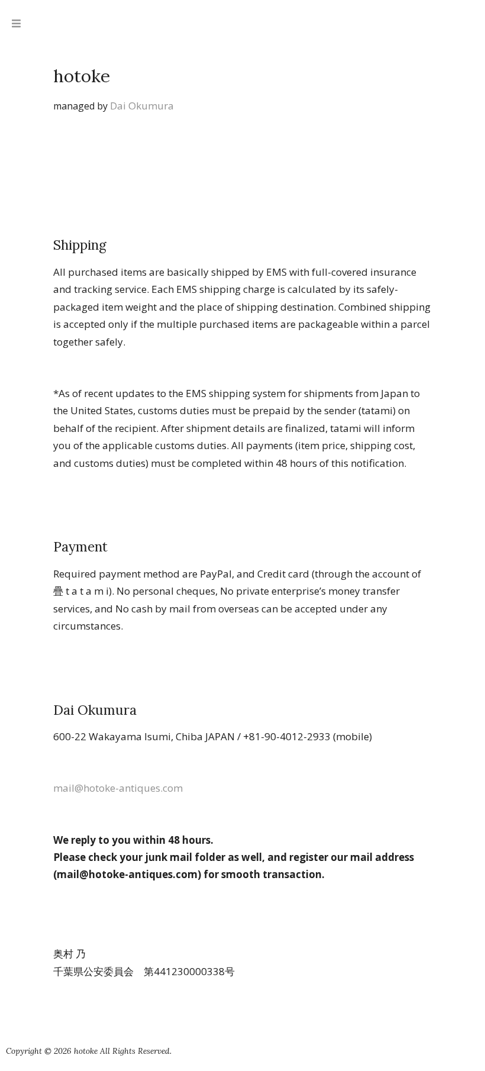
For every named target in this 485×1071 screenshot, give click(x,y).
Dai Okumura (142, 105)
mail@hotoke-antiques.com (118, 788)
